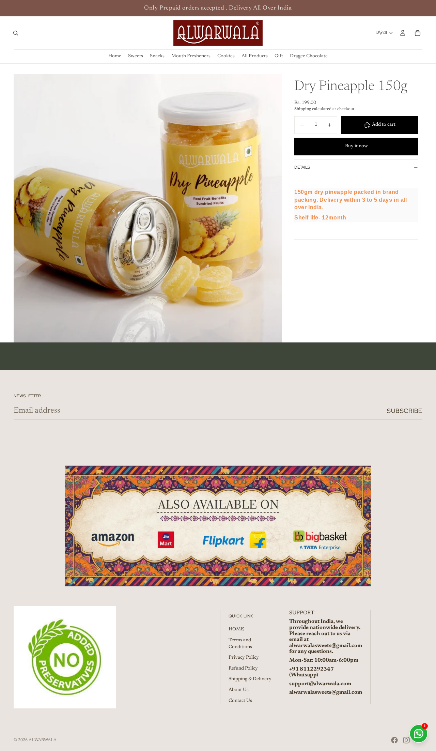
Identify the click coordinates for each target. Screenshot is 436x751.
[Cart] (417, 33)
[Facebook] (394, 740)
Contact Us (240, 701)
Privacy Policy (244, 657)
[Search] (15, 33)
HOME (236, 629)
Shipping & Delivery (250, 679)
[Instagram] (406, 740)
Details (302, 167)
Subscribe (404, 411)
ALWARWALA (43, 740)
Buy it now (356, 146)
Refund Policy (243, 668)
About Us (239, 690)
